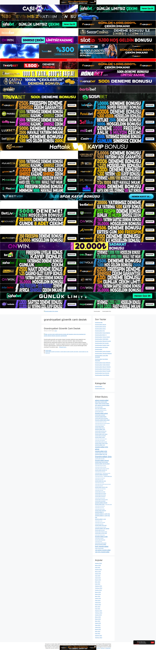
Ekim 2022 (97, 631)
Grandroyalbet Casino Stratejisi (102, 351)
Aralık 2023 (98, 602)
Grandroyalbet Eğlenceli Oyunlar (103, 341)
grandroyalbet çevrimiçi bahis (101, 533)
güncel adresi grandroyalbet (100, 542)
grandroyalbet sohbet (108, 504)
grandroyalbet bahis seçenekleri (101, 418)
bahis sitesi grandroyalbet (101, 402)
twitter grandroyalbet (99, 548)
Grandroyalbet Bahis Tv (101, 335)
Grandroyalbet (97, 311)
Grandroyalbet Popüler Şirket (102, 345)
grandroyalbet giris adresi (101, 448)
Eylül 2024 (97, 584)
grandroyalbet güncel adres (101, 462)
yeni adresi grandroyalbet (103, 550)
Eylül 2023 (97, 608)
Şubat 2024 (98, 598)
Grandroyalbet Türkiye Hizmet (102, 337)
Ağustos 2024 (98, 586)
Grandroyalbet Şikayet (100, 324)
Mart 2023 (97, 621)
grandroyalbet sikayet (101, 502)
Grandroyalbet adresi (101, 413)
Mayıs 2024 (98, 592)
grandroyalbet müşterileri (99, 485)
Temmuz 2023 (98, 612)
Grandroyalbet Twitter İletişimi (102, 364)
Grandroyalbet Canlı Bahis (100, 432)
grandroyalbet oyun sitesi (100, 491)
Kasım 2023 (98, 604)
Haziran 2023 (98, 615)
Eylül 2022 (97, 633)
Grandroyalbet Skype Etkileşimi (102, 362)
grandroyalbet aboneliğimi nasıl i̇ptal (100, 410)
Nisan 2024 (98, 594)
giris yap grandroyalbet (100, 408)
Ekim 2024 (97, 582)
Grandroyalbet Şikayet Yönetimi (103, 367)
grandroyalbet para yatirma (100, 493)
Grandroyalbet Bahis (100, 416)
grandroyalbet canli (100, 429)
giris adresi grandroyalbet (102, 405)
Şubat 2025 (98, 573)
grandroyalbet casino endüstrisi (100, 440)
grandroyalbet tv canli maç (102, 514)
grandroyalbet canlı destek (100, 435)
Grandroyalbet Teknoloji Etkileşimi (103, 353)
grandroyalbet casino (100, 437)
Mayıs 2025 (98, 571)
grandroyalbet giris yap (101, 454)
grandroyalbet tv (99, 512)
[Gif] (78, 147)
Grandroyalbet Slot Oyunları (102, 343)
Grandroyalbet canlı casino (101, 434)
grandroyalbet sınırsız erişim (99, 507)
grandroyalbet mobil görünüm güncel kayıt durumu (103, 484)
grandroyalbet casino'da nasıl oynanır (101, 438)
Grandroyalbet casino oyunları (101, 441)
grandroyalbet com (100, 445)
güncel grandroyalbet (100, 544)
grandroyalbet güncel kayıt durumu (100, 465)
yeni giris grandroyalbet (102, 552)
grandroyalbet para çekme (100, 494)
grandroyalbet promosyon (100, 496)
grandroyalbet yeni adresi (102, 528)
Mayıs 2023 (98, 617)
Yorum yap (47, 352)
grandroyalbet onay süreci (99, 490)
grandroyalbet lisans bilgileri (99, 482)
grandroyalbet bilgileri (99, 426)
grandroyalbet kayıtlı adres (99, 479)
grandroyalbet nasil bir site (101, 487)
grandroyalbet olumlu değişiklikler (100, 488)
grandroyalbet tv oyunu (98, 520)
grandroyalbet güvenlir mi (101, 470)
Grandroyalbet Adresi (100, 328)
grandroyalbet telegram (100, 510)
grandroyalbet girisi (101, 451)
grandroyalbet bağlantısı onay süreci (100, 421)
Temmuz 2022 (98, 637)
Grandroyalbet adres (99, 411)
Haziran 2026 (98, 563)
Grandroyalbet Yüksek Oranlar (101, 531)
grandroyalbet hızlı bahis (106, 473)
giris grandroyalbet (99, 406)
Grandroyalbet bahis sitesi (102, 420)
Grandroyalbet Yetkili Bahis (101, 339)
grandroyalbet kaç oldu (83, 351)
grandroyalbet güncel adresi (102, 463)
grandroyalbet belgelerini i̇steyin (100, 424)
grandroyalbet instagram (101, 474)
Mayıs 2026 (98, 565)
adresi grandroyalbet (101, 400)
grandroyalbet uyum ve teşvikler (100, 522)
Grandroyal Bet (98, 322)
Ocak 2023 (97, 625)
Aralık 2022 (98, 627)
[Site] (39, 105)
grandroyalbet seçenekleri (100, 501)
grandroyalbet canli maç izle (100, 431)
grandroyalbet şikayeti (98, 541)
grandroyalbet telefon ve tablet (100, 509)
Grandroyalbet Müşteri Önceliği (102, 371)
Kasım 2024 (98, 579)
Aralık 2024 (98, 577)
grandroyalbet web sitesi (101, 525)
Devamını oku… (63, 347)
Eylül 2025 (97, 567)
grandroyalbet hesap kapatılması (100, 471)
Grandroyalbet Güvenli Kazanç (102, 369)
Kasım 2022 (98, 629)
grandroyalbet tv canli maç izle (102, 516)
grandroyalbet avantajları (100, 415)
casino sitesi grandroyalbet (102, 403)
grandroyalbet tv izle (100, 519)
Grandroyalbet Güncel (100, 326)
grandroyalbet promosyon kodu (101, 499)
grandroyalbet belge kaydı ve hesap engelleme (102, 423)
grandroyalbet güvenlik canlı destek (52, 351)
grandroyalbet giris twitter (101, 452)
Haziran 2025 (98, 569)
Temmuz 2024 (98, 588)
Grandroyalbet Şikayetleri (100, 539)
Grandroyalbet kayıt (108, 476)
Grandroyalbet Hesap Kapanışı (102, 332)
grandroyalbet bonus (100, 427)
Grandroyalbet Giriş (106, 311)
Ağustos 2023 (98, 610)
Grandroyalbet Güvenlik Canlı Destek (62, 328)
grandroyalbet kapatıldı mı (99, 476)
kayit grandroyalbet (101, 546)
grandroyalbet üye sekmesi (99, 538)
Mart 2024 (97, 596)
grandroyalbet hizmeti (98, 473)
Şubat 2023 (98, 623)
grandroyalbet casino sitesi (101, 443)
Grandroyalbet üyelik (101, 536)
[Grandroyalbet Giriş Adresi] (51, 311)
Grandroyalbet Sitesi (100, 504)
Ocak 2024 (97, 600)
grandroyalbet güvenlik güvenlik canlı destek (69, 351)
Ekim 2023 (97, 606)
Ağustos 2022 (98, 635)
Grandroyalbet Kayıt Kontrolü (102, 373)
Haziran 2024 (98, 590)
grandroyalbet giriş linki (99, 458)
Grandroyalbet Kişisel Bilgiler (102, 375)
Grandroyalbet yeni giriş (100, 530)
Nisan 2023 (98, 619)
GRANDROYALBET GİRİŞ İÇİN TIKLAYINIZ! (78, 60)
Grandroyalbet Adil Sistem (101, 347)
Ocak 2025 (97, 575)
